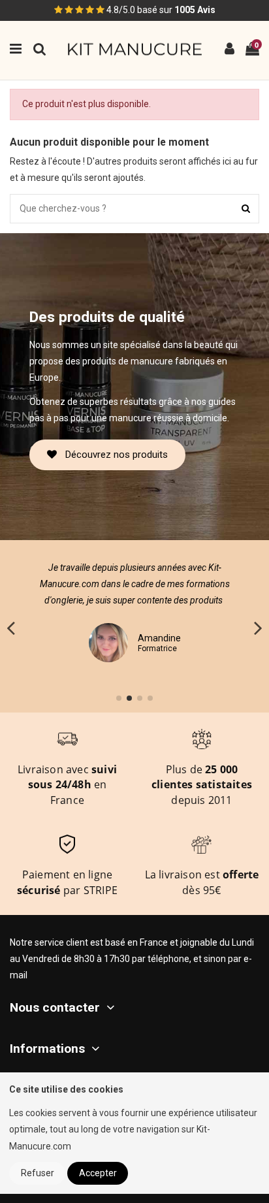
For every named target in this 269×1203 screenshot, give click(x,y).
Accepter (98, 1173)
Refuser (37, 1173)
